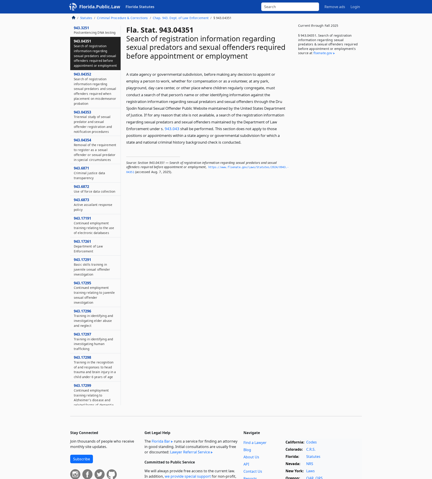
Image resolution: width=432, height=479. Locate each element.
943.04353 (93, 122)
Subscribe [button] (81, 459)
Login (355, 6)
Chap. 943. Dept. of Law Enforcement (181, 18)
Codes (311, 442)
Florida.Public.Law (99, 7)
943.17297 (93, 341)
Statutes (86, 18)
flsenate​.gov (322, 53)
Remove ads (334, 6)
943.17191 (94, 225)
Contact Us (252, 471)
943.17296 (93, 318)
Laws (310, 470)
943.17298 (95, 367)
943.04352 (95, 89)
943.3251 (94, 30)
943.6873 (93, 204)
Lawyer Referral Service (190, 452)
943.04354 (95, 150)
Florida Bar (161, 441)
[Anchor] (244, 142)
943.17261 (88, 246)
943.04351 (95, 53)
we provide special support (188, 476)
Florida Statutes (140, 6)
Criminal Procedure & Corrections (122, 18)
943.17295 (94, 293)
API (246, 464)
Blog (247, 449)
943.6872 (94, 189)
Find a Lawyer (255, 442)
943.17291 (92, 266)
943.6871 (89, 173)
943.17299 (94, 395)
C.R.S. (310, 449)
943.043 (172, 128)
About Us (251, 456)
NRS (309, 463)
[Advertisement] (328, 133)
